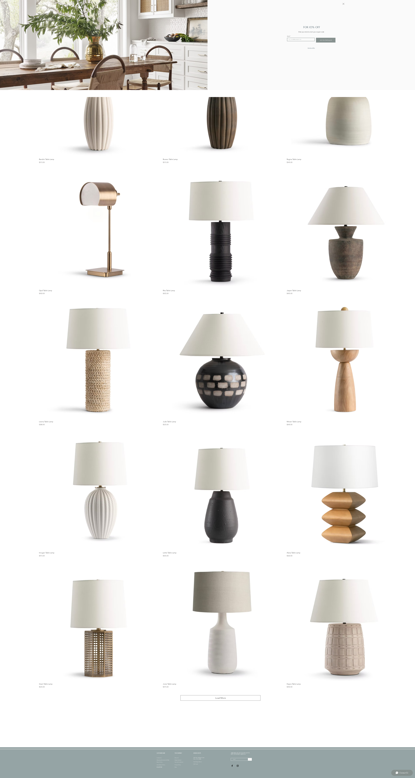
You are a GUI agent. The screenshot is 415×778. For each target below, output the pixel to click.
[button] (343, 4)
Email (288, 36)
